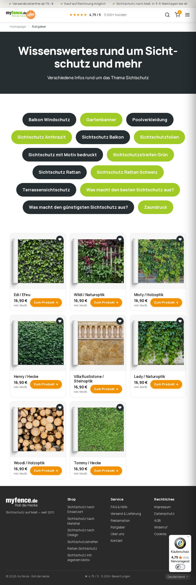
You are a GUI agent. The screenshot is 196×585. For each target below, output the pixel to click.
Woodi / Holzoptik (29, 462)
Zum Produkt (44, 302)
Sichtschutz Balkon (103, 137)
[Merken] (59, 239)
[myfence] (21, 14)
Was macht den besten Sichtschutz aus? (130, 190)
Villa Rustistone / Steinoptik (89, 379)
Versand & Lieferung (126, 514)
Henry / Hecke (26, 376)
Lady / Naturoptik (149, 376)
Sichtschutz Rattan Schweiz (127, 172)
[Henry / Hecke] (38, 343)
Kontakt (117, 540)
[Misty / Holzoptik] (158, 261)
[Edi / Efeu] (38, 261)
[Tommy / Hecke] (98, 429)
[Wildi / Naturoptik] (98, 261)
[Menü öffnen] (187, 15)
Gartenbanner (101, 119)
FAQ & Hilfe (119, 507)
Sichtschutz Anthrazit (41, 137)
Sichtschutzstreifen (82, 542)
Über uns (117, 534)
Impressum (162, 507)
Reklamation (120, 520)
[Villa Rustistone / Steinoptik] (98, 343)
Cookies (160, 534)
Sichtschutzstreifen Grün (140, 154)
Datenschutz (164, 514)
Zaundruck (155, 207)
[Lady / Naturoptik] (158, 343)
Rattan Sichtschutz (82, 548)
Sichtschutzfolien (159, 137)
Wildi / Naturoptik (89, 294)
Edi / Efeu (22, 294)
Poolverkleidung (149, 119)
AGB (157, 520)
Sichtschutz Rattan (60, 172)
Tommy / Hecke (87, 462)
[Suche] (167, 14)
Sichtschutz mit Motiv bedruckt (62, 154)
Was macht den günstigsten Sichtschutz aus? (78, 207)
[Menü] (188, 538)
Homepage (18, 26)
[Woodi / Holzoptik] (38, 429)
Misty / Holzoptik (148, 294)
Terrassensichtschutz (46, 190)
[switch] (180, 567)
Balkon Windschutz (49, 119)
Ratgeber (118, 527)
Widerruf (160, 527)
